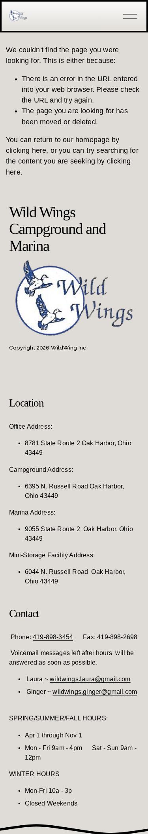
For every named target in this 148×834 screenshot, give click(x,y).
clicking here (26, 150)
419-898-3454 (53, 637)
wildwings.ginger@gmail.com (94, 691)
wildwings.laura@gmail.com (90, 679)
